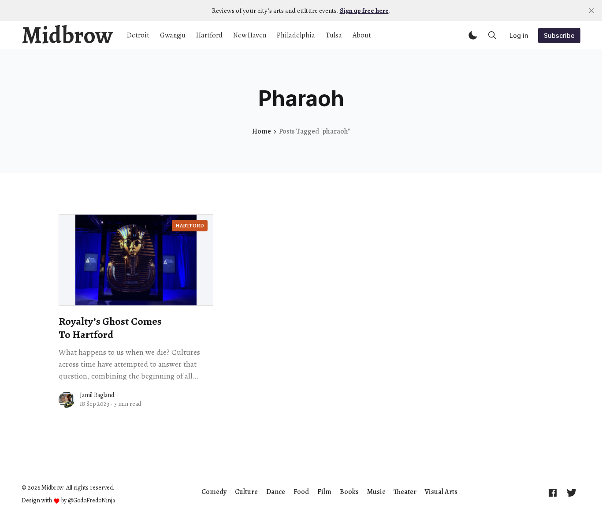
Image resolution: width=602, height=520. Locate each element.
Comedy (214, 492)
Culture (246, 492)
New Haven (249, 35)
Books (349, 492)
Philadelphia (296, 35)
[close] (591, 11)
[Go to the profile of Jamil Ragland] (66, 400)
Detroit (138, 35)
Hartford (209, 35)
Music (376, 492)
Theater (405, 492)
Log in (518, 35)
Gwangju (173, 35)
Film (324, 492)
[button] (473, 35)
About (362, 35)
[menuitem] (214, 492)
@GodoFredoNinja (91, 500)
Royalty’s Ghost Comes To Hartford (110, 328)
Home (261, 131)
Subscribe (559, 35)
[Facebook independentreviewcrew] (552, 492)
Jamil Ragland (97, 395)
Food (301, 492)
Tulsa (334, 35)
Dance (275, 492)
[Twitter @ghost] (571, 492)
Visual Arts (441, 492)
